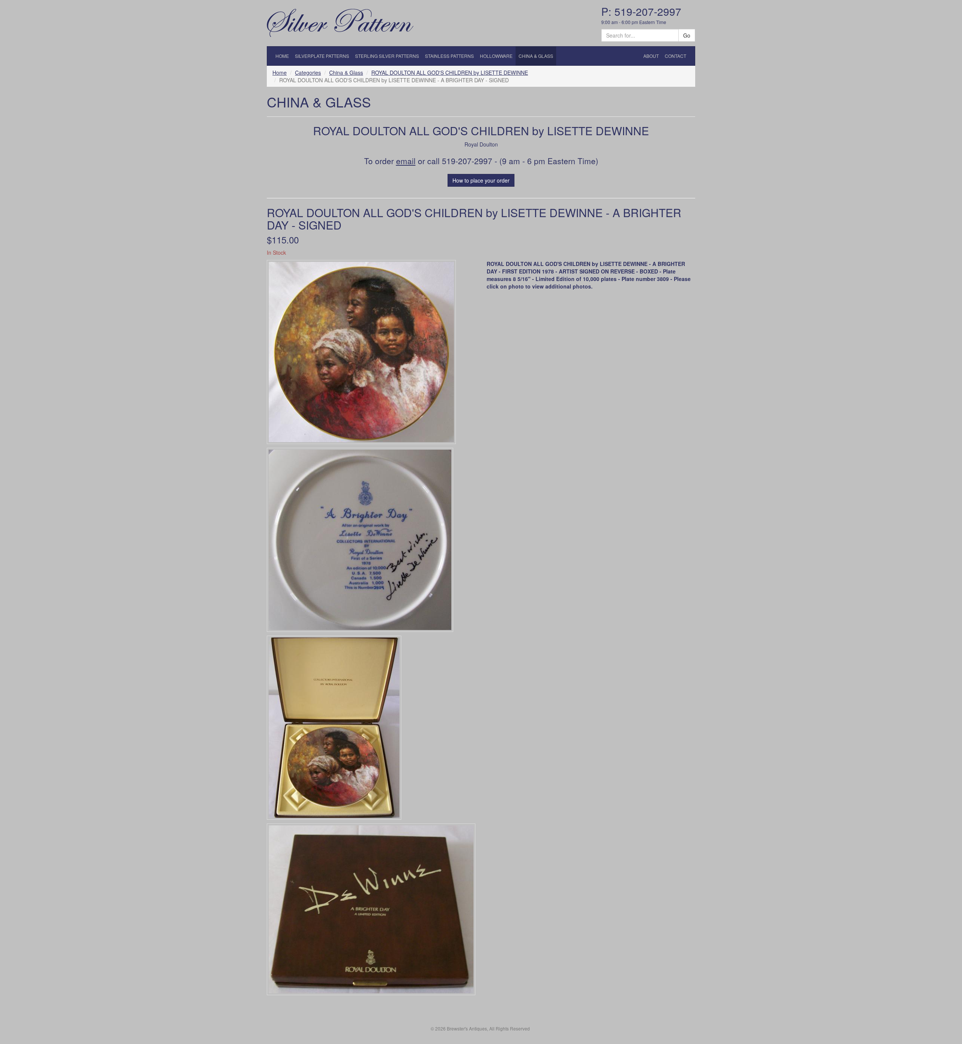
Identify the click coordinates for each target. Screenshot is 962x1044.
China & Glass (346, 72)
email (406, 160)
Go (686, 35)
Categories (308, 72)
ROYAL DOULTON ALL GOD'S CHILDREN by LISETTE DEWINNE (449, 72)
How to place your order (481, 180)
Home (279, 72)
